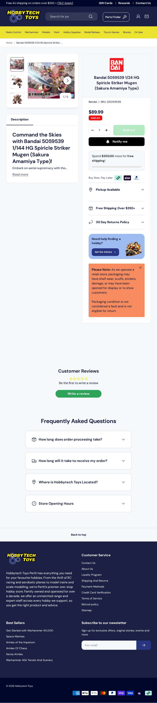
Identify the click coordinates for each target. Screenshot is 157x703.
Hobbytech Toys (24, 686)
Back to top (78, 534)
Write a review (78, 394)
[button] (146, 16)
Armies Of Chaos (16, 648)
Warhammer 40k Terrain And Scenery (29, 660)
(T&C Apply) (65, 3)
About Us (87, 569)
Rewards (124, 3)
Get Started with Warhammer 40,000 (29, 630)
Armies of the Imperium (20, 642)
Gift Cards (106, 3)
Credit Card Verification (96, 592)
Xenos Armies (14, 654)
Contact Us (143, 3)
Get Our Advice (103, 251)
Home (9, 43)
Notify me (120, 142)
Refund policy (90, 604)
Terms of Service (92, 598)
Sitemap (87, 610)
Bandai (93, 101)
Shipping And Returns (95, 580)
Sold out (129, 130)
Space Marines (15, 636)
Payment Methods (93, 586)
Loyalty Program (91, 574)
